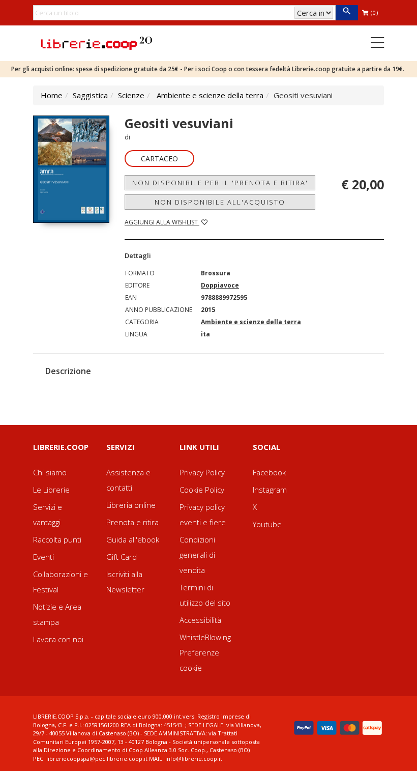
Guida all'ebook (132, 539)
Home (52, 95)
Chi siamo (50, 472)
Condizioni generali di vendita (197, 554)
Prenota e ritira (132, 522)
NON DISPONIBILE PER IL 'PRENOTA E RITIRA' (220, 182)
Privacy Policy (202, 472)
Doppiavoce (220, 285)
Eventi (43, 557)
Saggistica (90, 95)
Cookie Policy (202, 489)
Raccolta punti (57, 539)
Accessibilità (200, 620)
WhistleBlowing (205, 637)
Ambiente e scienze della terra (210, 95)
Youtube (267, 524)
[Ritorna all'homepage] (96, 42)
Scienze (131, 95)
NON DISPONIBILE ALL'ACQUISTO (220, 202)
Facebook (269, 472)
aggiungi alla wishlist (162, 222)
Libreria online (131, 505)
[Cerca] (346, 12)
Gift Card (121, 557)
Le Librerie (51, 489)
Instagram (270, 489)
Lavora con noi (58, 639)
